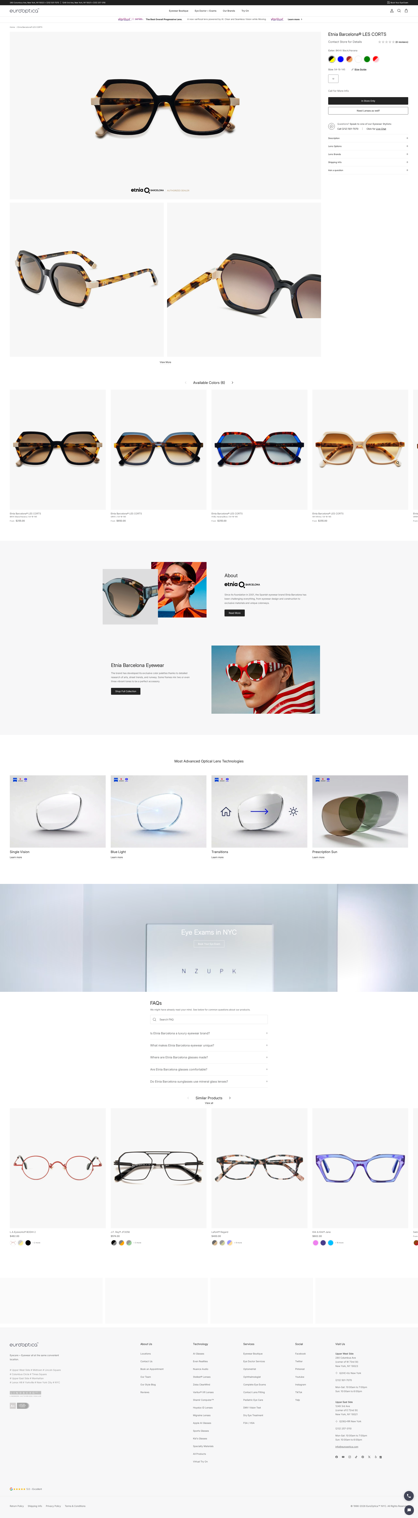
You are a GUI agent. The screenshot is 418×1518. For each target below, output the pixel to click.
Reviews (144, 1392)
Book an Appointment (152, 1369)
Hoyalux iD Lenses (203, 1407)
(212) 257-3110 (343, 1428)
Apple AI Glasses (202, 1423)
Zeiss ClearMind (201, 1384)
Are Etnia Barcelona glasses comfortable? (178, 1069)
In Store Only (368, 100)
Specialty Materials (203, 1446)
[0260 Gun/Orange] (121, 1243)
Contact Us (146, 1361)
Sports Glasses (201, 1430)
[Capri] (331, 1243)
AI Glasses (198, 1353)
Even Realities (200, 1361)
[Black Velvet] (28, 1243)
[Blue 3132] (230, 1243)
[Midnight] (323, 1243)
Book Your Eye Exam (209, 943)
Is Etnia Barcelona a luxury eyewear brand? (180, 1033)
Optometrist (249, 1369)
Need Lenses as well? (368, 110)
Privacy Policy (53, 1506)
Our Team (145, 1376)
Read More (235, 613)
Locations (145, 1353)
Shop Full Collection (125, 691)
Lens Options (335, 146)
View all (209, 1103)
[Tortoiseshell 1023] (215, 1243)
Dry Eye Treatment (253, 1415)
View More (165, 362)
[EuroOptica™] (24, 11)
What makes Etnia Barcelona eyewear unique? (182, 1045)
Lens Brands (334, 154)
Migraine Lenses (201, 1415)
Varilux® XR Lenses (203, 1392)
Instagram (300, 1384)
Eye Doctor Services (254, 1361)
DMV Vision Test (252, 1407)
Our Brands (229, 10)
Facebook (300, 1353)
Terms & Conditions (75, 1506)
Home (12, 27)
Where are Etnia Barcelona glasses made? (179, 1057)
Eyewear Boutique (178, 10)
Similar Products (209, 1098)
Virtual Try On (200, 1461)
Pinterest (300, 1369)
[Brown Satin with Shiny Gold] (20, 1243)
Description (334, 138)
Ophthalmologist (252, 1376)
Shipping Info (335, 162)
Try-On (245, 10)
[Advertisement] (51, 1301)
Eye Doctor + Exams (205, 10)
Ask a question (335, 170)
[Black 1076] (222, 1243)
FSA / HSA (249, 1423)
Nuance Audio (200, 1369)
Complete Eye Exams (254, 1384)
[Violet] (316, 1243)
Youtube (299, 1376)
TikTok (298, 1392)
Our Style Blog (148, 1384)
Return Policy (17, 1506)
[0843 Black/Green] (129, 1243)
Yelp (297, 1399)
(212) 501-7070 (350, 128)
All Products (199, 1453)
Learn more (16, 857)
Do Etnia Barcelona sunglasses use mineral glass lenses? (189, 1081)
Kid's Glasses (200, 1438)
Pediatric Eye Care (253, 1399)
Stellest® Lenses (201, 1376)
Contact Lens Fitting (254, 1392)
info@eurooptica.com (346, 1446)
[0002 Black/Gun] (114, 1243)
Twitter (299, 1361)
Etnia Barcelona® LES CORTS (29, 27)
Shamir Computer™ (203, 1399)
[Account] (391, 11)
